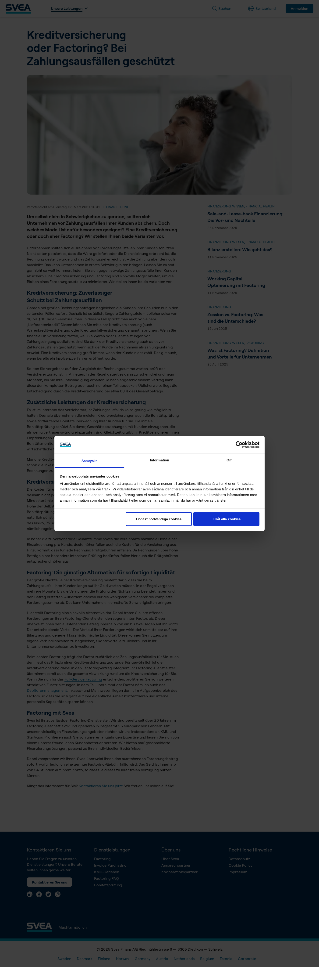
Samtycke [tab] (90, 461)
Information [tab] (159, 460)
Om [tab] (229, 460)
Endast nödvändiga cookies (159, 519)
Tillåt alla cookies (226, 519)
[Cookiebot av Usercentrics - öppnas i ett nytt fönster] (239, 444)
